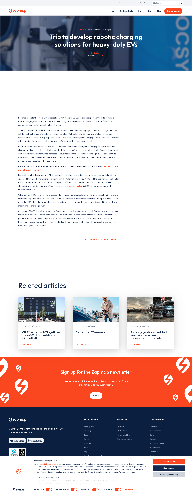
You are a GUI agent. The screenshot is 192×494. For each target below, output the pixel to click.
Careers (153, 439)
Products (120, 427)
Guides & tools (126, 11)
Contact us (154, 452)
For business (123, 419)
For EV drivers (91, 419)
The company (157, 419)
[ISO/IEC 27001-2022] (17, 453)
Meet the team (155, 431)
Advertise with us (123, 435)
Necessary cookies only (169, 474)
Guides (86, 439)
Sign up (96, 395)
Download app (173, 11)
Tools (86, 435)
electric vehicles (74, 186)
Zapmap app (89, 427)
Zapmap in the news (157, 443)
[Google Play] (35, 440)
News (149, 11)
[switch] (74, 489)
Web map (87, 431)
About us (143, 3)
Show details (130, 490)
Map (113, 11)
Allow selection (169, 468)
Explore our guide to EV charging (101, 239)
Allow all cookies (169, 461)
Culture (153, 435)
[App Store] (17, 440)
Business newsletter (124, 439)
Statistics (87, 443)
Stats (140, 11)
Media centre (155, 447)
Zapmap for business (127, 3)
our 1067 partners (47, 464)
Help (159, 11)
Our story (153, 427)
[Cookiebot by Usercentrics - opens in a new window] (19, 489)
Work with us (122, 431)
